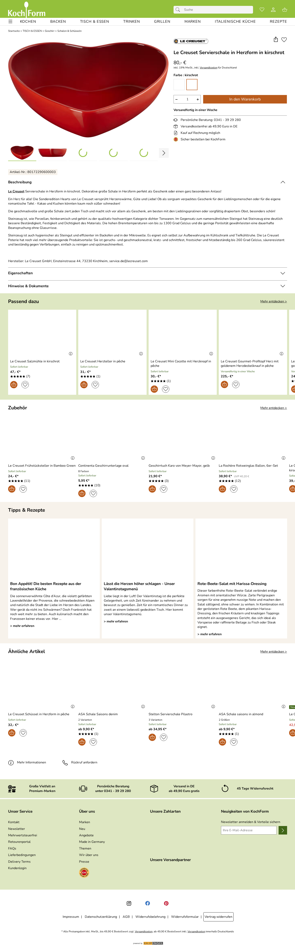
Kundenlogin (17, 868)
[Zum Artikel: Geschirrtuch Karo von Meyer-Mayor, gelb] (183, 438)
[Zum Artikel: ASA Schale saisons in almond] (253, 687)
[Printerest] (166, 903)
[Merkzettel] (262, 9)
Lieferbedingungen (22, 855)
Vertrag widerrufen (218, 917)
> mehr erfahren (22, 626)
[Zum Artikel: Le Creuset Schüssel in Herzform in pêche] (42, 687)
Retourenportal (19, 842)
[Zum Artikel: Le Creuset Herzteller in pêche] (112, 334)
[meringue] (179, 84)
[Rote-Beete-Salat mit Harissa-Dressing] (241, 550)
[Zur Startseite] (26, 10)
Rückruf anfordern (84, 762)
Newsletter (16, 829)
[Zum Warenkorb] (284, 9)
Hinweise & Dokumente (28, 286)
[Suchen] (178, 10)
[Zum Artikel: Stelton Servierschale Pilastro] (183, 687)
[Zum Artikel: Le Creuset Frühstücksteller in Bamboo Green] (42, 438)
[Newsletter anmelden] (283, 830)
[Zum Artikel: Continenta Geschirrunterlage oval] (112, 438)
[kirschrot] (192, 84)
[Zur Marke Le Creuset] (191, 41)
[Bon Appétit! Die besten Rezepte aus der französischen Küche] (54, 550)
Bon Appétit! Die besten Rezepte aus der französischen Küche (45, 586)
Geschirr (50, 31)
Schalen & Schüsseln (69, 31)
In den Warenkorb (245, 99)
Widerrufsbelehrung (150, 917)
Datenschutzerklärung (101, 917)
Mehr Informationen (31, 762)
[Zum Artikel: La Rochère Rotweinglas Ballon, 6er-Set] (253, 438)
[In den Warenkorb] (13, 384)
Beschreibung (20, 182)
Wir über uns (88, 855)
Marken (84, 822)
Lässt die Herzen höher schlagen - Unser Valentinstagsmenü (139, 586)
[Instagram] (129, 903)
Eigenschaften (20, 273)
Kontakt (13, 822)
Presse (84, 861)
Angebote (86, 835)
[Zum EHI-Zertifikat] (177, 139)
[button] (275, 39)
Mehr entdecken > (273, 301)
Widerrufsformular (185, 917)
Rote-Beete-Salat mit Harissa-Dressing (231, 583)
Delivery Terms (19, 861)
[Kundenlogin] (273, 9)
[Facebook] (148, 903)
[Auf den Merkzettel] (284, 39)
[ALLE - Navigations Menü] (10, 22)
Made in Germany (92, 842)
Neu (82, 829)
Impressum (71, 917)
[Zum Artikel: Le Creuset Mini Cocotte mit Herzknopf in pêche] (183, 334)
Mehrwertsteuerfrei (22, 835)
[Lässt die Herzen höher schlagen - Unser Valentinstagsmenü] (147, 550)
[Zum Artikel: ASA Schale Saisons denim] (112, 687)
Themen (85, 848)
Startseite (14, 31)
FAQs (12, 848)
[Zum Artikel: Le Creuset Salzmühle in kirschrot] (42, 334)
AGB (126, 917)
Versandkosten (208, 67)
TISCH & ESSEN (32, 31)
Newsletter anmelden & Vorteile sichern (250, 822)
